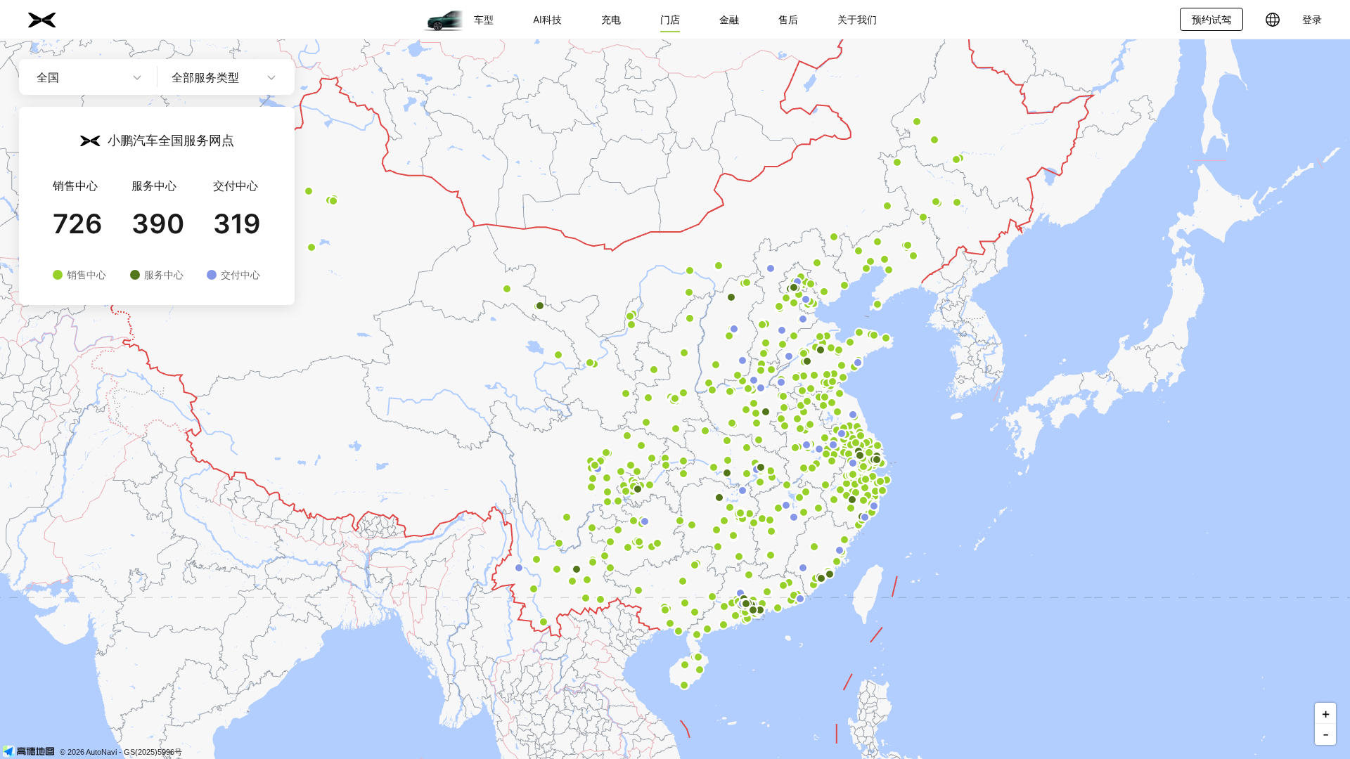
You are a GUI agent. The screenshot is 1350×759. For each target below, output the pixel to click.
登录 (1312, 19)
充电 (611, 19)
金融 (729, 19)
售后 (788, 19)
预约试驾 (1211, 19)
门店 (670, 19)
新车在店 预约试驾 (234, 344)
